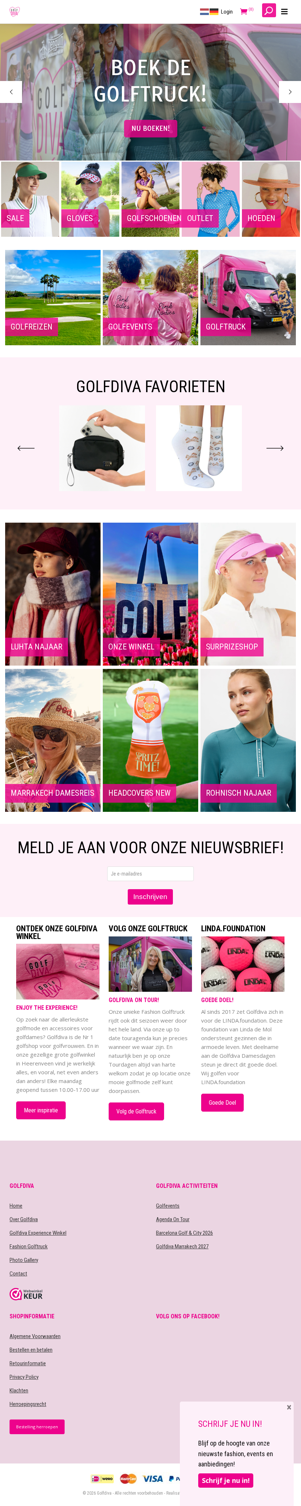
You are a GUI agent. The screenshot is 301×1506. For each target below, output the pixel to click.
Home (16, 1206)
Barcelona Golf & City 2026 (184, 1233)
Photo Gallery (24, 1260)
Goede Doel (222, 1102)
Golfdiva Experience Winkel (38, 1233)
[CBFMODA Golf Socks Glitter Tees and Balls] (102, 448)
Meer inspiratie (41, 1110)
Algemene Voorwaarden (35, 1336)
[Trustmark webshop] (77, 1294)
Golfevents (167, 1206)
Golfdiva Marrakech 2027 (182, 1246)
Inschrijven (150, 897)
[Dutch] (205, 11)
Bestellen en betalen (31, 1350)
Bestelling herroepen (37, 1426)
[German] (214, 11)
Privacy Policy (24, 1377)
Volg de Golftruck (136, 1111)
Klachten (19, 1390)
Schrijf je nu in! (226, 1480)
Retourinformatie (28, 1363)
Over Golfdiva (24, 1219)
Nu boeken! (150, 128)
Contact (18, 1273)
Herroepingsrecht (28, 1404)
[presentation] (26, 448)
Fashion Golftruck (29, 1246)
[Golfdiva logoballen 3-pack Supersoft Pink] (199, 448)
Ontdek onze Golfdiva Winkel (56, 932)
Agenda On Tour (172, 1219)
